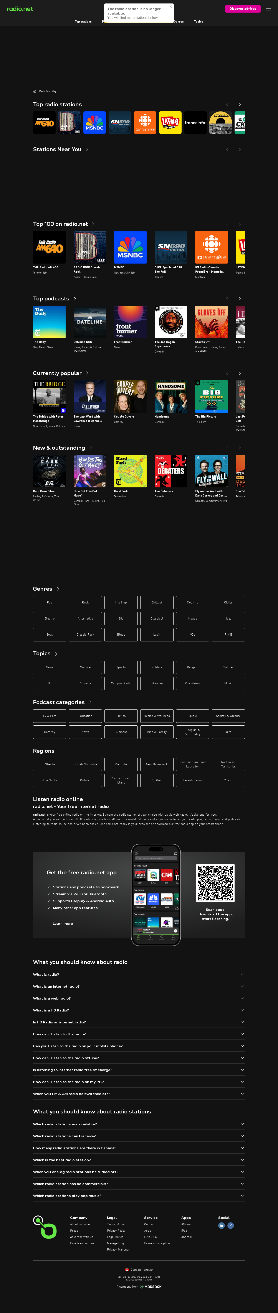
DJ (49, 683)
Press (74, 1230)
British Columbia (85, 764)
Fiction (121, 716)
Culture (85, 667)
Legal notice (115, 1237)
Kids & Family (157, 732)
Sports (121, 667)
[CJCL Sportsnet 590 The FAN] (120, 122)
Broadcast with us (82, 1243)
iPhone (185, 1224)
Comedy (85, 683)
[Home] (34, 91)
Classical (157, 618)
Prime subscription (157, 1243)
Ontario (85, 780)
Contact (149, 1224)
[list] (139, 122)
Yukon (228, 780)
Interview (157, 683)
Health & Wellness (157, 716)
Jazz (228, 618)
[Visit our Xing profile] (230, 1225)
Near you (157, 21)
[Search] (166, 8)
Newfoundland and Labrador (192, 764)
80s (121, 618)
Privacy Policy (116, 1230)
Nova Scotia (49, 780)
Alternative (85, 618)
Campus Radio (121, 683)
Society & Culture (228, 716)
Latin (157, 634)
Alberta (50, 764)
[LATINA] (170, 122)
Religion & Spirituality (192, 732)
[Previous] (227, 102)
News (49, 667)
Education (85, 716)
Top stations (83, 21)
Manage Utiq (115, 1243)
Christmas (192, 683)
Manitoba (121, 764)
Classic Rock (85, 634)
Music (228, 683)
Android (186, 1237)
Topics (198, 21)
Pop (49, 602)
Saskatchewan (193, 780)
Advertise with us (81, 1237)
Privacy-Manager (118, 1249)
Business (121, 732)
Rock (85, 602)
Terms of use (115, 1224)
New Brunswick (157, 764)
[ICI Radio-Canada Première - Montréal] (145, 122)
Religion (192, 667)
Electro (50, 618)
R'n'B (228, 634)
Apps (147, 1230)
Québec (157, 780)
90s (192, 634)
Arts (228, 732)
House (192, 618)
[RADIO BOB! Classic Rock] (69, 122)
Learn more (63, 923)
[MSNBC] (94, 122)
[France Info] (195, 122)
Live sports (133, 21)
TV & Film (49, 716)
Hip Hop (121, 602)
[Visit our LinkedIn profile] (221, 1225)
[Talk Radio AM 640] (44, 122)
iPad (184, 1230)
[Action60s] (220, 122)
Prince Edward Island (121, 780)
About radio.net (80, 1224)
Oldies (228, 602)
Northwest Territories (228, 764)
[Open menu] (268, 8)
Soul (49, 634)
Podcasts (108, 21)
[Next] (240, 102)
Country (192, 602)
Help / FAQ (151, 1237)
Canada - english (142, 1269)
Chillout (156, 602)
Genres (179, 21)
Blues (121, 634)
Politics (157, 667)
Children (228, 667)
